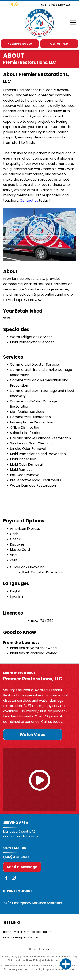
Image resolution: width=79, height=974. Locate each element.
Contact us (29, 200)
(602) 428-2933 (16, 857)
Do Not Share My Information (38, 956)
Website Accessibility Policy (56, 960)
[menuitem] (8, 932)
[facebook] (6, 878)
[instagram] (14, 878)
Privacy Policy (9, 956)
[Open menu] (73, 22)
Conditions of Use (66, 956)
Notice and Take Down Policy (24, 960)
